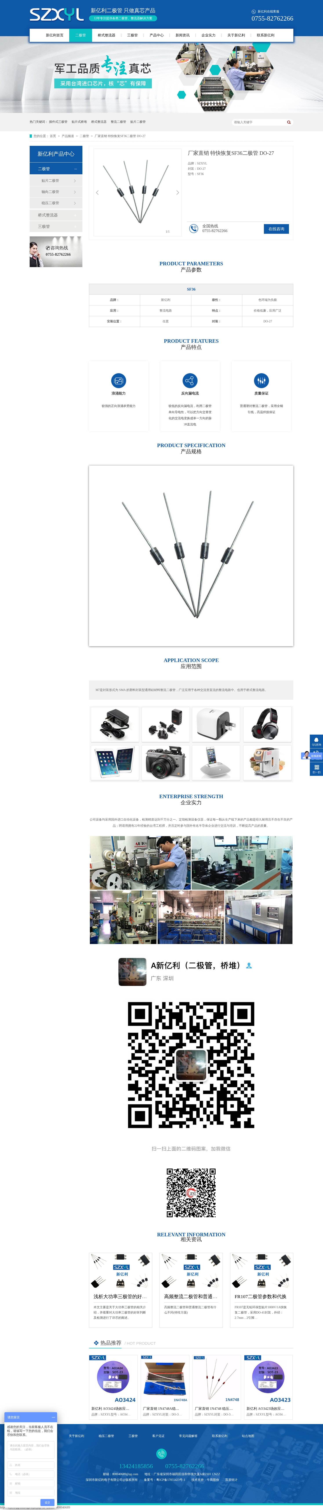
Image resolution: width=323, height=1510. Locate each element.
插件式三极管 (58, 121)
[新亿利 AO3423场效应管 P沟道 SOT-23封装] (268, 1379)
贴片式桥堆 (79, 121)
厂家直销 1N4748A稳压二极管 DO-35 (171, 1408)
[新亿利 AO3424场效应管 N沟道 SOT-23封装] (113, 1379)
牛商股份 (213, 1479)
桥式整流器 (106, 35)
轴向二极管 (50, 192)
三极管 (132, 35)
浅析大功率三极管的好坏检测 (125, 1296)
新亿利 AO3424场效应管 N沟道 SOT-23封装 (125, 1408)
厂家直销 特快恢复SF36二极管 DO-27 (120, 136)
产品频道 (68, 136)
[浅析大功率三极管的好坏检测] (120, 1270)
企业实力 (208, 35)
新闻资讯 (183, 35)
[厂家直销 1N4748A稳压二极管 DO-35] (165, 1379)
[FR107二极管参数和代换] (261, 1270)
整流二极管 (118, 121)
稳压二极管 (50, 203)
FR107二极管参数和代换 (261, 1296)
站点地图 (248, 1436)
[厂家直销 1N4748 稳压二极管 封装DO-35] (217, 1379)
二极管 (80, 35)
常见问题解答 (188, 1436)
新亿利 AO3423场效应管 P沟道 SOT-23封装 (280, 1408)
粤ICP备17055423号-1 (170, 1479)
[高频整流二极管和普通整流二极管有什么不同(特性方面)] (191, 1270)
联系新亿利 (265, 35)
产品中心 (157, 35)
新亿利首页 (55, 35)
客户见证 (158, 1436)
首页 (53, 136)
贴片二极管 (138, 121)
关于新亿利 (236, 35)
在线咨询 (276, 229)
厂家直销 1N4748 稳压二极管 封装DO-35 (226, 1408)
